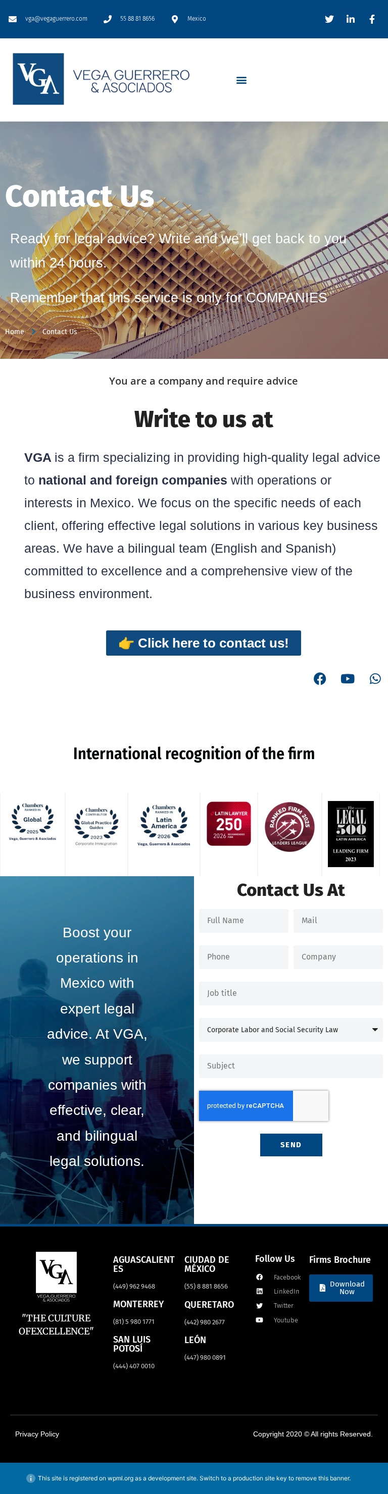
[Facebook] (319, 678)
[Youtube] (347, 678)
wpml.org (120, 1478)
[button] (241, 79)
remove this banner (322, 1478)
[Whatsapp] (375, 678)
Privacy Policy (37, 1434)
